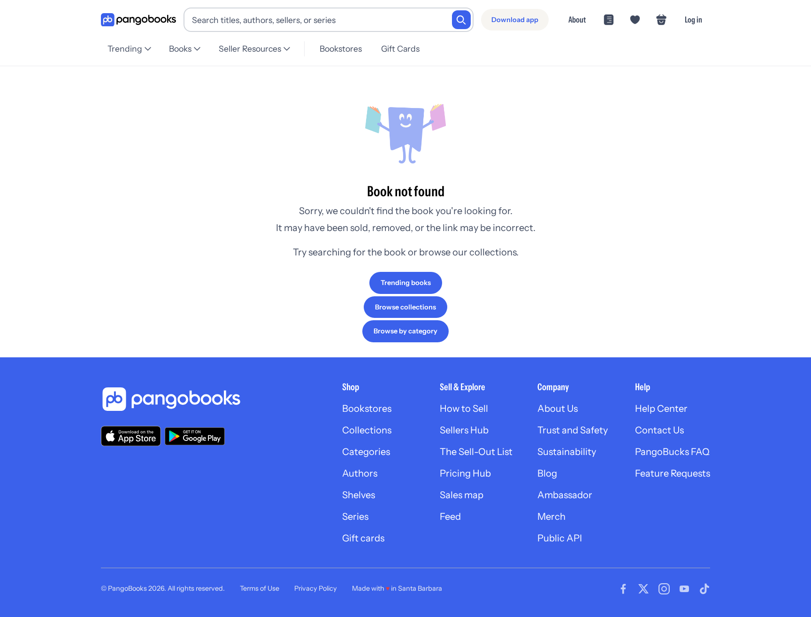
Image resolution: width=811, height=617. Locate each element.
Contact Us (659, 430)
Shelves (358, 495)
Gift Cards (400, 49)
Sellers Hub (464, 430)
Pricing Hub (465, 473)
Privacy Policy (315, 588)
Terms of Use (259, 588)
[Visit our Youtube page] (684, 588)
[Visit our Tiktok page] (704, 588)
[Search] (461, 19)
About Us (557, 408)
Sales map (461, 495)
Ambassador (564, 495)
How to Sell (464, 408)
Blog (547, 473)
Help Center (661, 408)
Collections (366, 430)
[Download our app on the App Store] (131, 436)
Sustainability (566, 451)
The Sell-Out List (476, 451)
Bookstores (341, 49)
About (577, 19)
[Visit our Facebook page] (623, 588)
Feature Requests (672, 473)
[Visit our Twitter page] (643, 588)
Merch (551, 516)
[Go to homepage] (138, 20)
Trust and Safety (572, 430)
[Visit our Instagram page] (664, 588)
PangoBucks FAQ (672, 451)
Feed (450, 516)
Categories (366, 451)
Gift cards (363, 538)
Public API (559, 538)
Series (355, 516)
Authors (359, 473)
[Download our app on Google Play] (195, 436)
